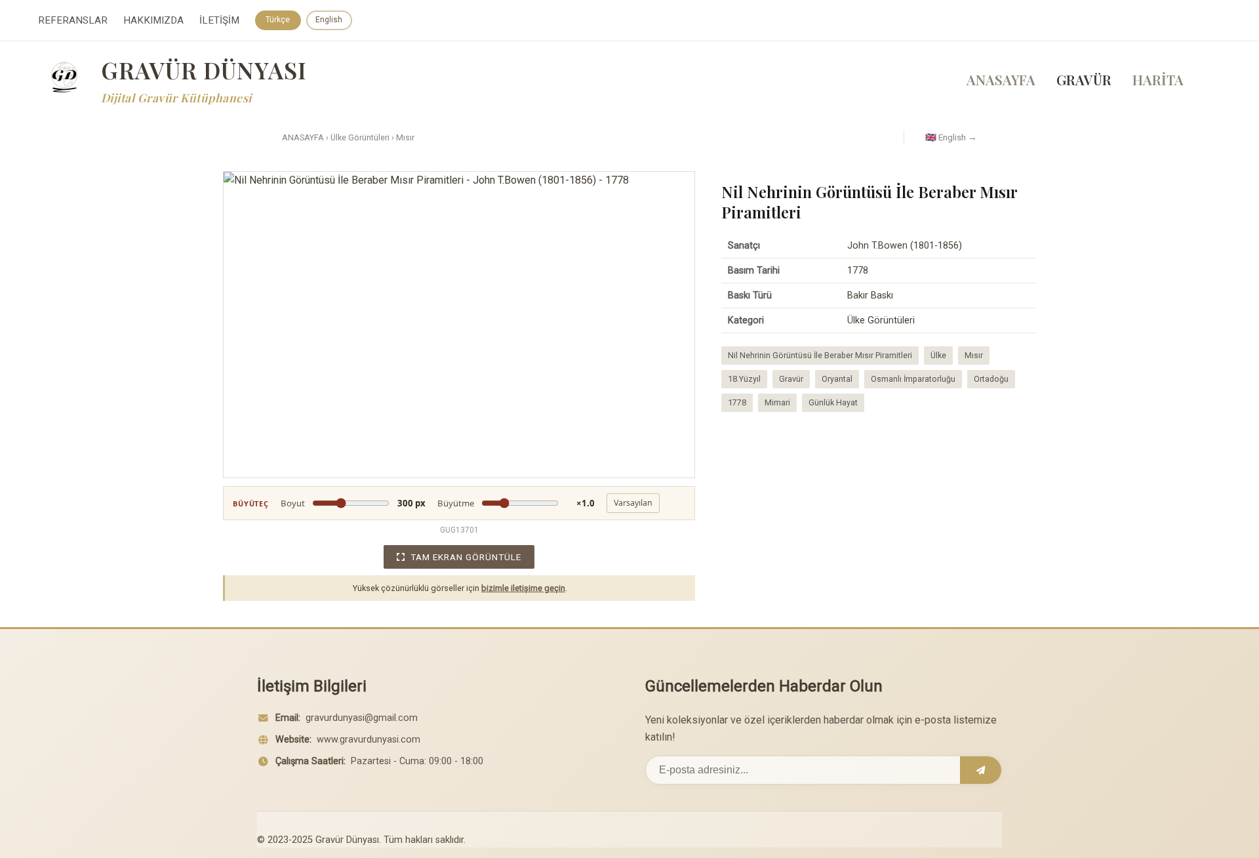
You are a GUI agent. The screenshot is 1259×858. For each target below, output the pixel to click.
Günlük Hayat (833, 402)
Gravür (791, 379)
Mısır (405, 137)
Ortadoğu (991, 379)
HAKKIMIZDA (153, 20)
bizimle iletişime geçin (523, 588)
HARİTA (1158, 79)
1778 (737, 402)
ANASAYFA (1001, 79)
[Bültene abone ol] (980, 770)
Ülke (938, 355)
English (328, 19)
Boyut (353, 503)
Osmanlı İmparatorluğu (913, 379)
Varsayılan (633, 502)
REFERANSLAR (73, 20)
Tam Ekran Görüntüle (465, 557)
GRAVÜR (1083, 79)
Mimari (777, 402)
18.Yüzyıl (744, 379)
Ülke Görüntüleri (360, 137)
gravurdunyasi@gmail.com (362, 718)
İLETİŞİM (219, 20)
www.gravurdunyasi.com (368, 739)
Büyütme (516, 503)
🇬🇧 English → (951, 137)
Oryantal (837, 379)
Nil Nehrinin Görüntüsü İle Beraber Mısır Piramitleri (820, 355)
